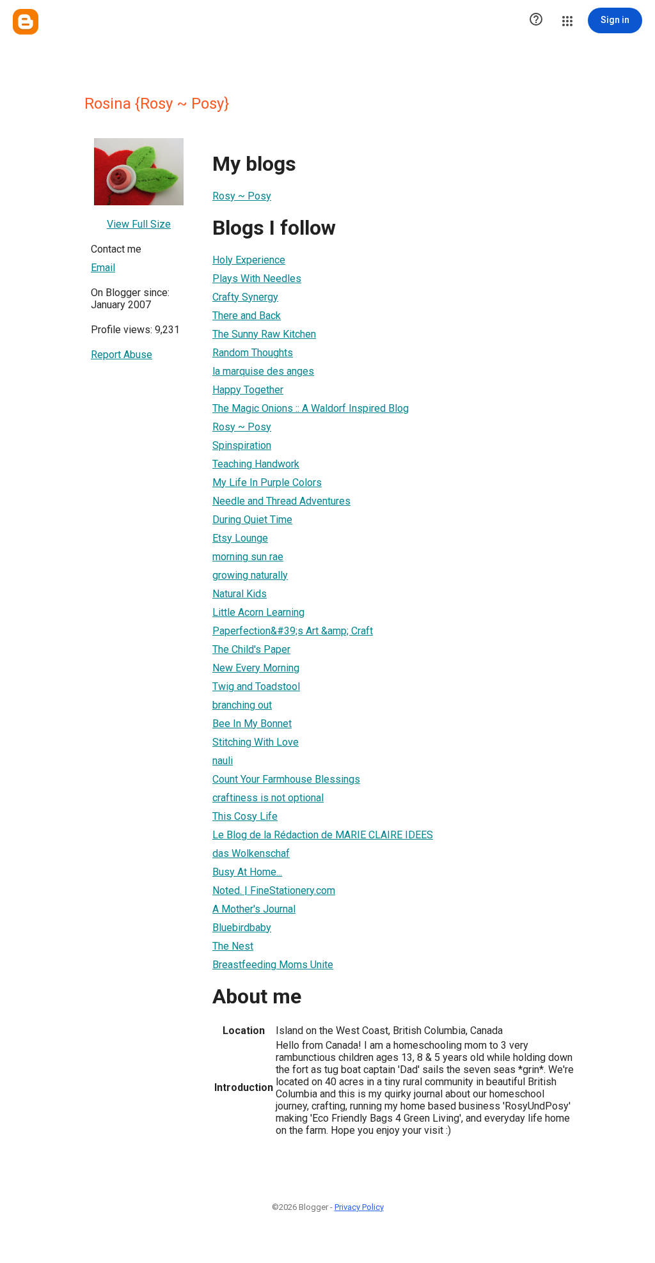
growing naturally (250, 575)
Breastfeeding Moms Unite (272, 965)
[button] (536, 20)
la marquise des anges (263, 371)
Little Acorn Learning (258, 612)
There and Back (246, 316)
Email (103, 268)
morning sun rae (247, 557)
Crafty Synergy (245, 297)
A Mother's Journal (254, 909)
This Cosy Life (245, 816)
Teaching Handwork (255, 464)
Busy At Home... (247, 872)
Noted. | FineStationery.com (273, 890)
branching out (242, 705)
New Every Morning (255, 668)
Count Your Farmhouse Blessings (286, 779)
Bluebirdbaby (241, 928)
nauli (222, 761)
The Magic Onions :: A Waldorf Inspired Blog (310, 408)
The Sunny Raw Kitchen (264, 334)
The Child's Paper (251, 649)
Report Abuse (121, 355)
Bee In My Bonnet (252, 724)
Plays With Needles (256, 278)
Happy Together (247, 390)
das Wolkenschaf (251, 853)
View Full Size (139, 224)
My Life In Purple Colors (267, 482)
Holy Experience (248, 260)
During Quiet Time (252, 520)
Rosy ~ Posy (241, 196)
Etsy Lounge (240, 538)
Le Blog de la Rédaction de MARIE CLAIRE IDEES (322, 835)
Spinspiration (241, 445)
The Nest (232, 946)
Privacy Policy (359, 1207)
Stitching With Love (255, 742)
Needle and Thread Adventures (281, 501)
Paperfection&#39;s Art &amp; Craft (292, 631)
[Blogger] (25, 22)
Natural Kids (239, 594)
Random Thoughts (252, 353)
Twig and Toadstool (256, 686)
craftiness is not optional (268, 798)
